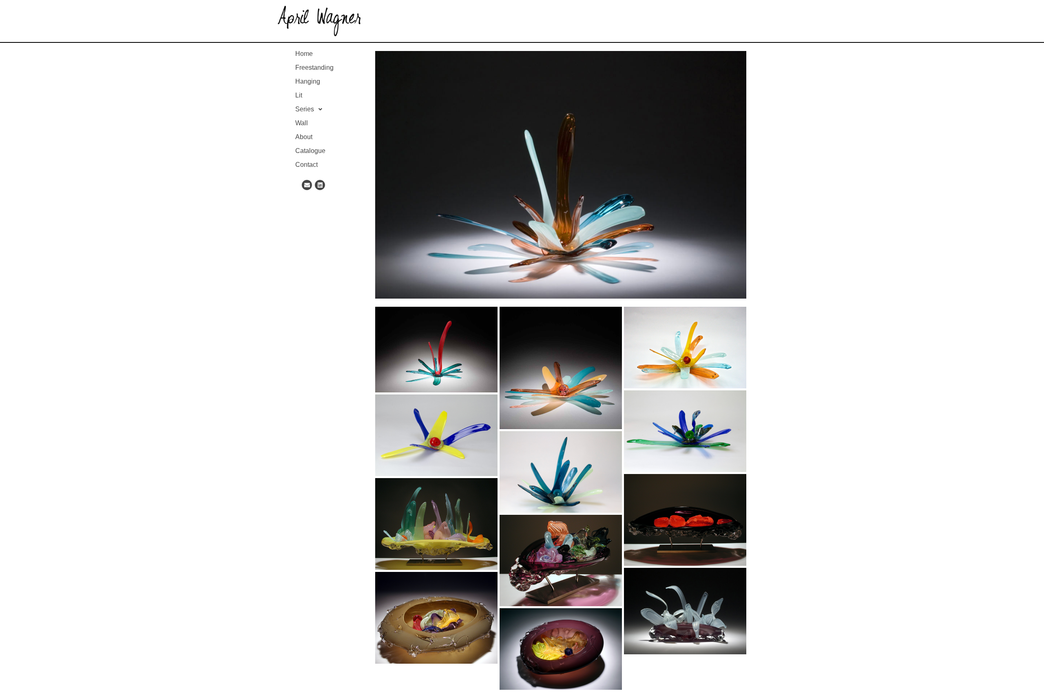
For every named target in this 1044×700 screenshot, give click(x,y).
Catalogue (310, 150)
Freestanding (314, 67)
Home (304, 53)
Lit (298, 95)
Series (304, 109)
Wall (301, 123)
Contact (306, 164)
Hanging (307, 81)
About (303, 136)
